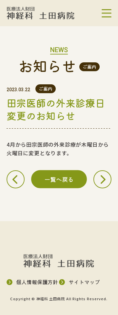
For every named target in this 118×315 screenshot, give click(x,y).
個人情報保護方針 (37, 282)
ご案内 (89, 66)
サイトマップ (84, 282)
